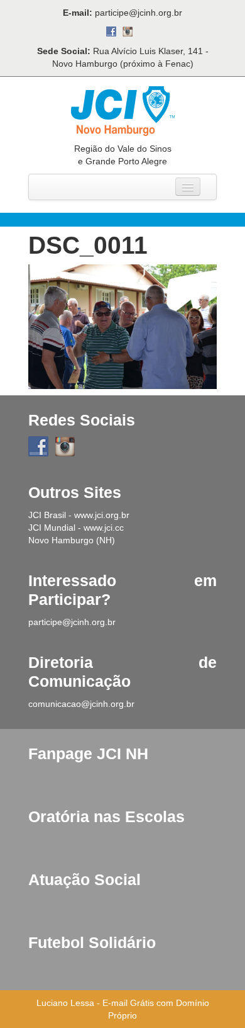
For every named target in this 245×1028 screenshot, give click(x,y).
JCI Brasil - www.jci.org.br (78, 515)
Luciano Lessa (65, 1003)
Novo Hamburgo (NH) (71, 540)
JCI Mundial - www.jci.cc (76, 527)
